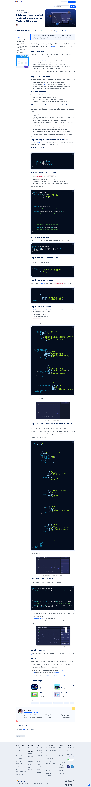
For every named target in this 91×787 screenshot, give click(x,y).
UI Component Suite (19, 747)
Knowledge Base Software (20, 774)
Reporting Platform (19, 769)
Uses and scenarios (20, 41)
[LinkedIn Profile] (71, 781)
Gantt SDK (18, 753)
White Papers (38, 761)
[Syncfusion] (20, 781)
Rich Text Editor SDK (19, 755)
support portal (56, 675)
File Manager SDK (19, 758)
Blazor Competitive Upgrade (51, 747)
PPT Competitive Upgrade (50, 764)
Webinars (38, 770)
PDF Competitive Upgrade (50, 760)
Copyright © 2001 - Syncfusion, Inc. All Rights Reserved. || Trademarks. (26, 784)
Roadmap (61, 772)
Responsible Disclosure (42, 783)
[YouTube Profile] (73, 781)
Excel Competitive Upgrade (50, 763)
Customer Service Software (21, 772)
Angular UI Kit (48, 773)
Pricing (44, 1)
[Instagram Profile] (69, 785)
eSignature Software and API (21, 771)
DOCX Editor (30, 762)
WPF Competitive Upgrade (50, 758)
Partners (60, 756)
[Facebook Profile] (66, 781)
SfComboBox (42, 283)
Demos (60, 760)
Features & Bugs (39, 752)
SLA (37, 753)
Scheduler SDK (18, 752)
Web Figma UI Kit (49, 775)
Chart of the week (20, 10)
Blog (60, 750)
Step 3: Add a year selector (21, 52)
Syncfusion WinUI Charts (54, 46)
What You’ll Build (20, 37)
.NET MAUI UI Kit (49, 768)
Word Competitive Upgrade (50, 761)
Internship (61, 755)
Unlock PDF (30, 753)
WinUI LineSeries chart (38, 618)
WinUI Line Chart (44, 60)
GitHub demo (33, 654)
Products (26, 1)
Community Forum (39, 747)
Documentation (62, 762)
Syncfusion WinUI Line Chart (50, 662)
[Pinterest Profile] (66, 785)
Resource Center (39, 772)
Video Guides (61, 767)
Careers (60, 753)
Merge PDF (30, 754)
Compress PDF (30, 756)
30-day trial (56, 672)
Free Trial (30, 747)
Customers (61, 748)
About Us (48, 1)
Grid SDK (17, 748)
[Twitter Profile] (69, 781)
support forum (49, 675)
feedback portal (63, 675)
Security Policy (35, 783)
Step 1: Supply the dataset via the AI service (22, 47)
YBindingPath (64, 309)
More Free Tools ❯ (31, 769)
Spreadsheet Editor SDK (20, 764)
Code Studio (18, 766)
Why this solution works (21, 39)
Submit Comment (20, 736)
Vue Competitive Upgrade (50, 753)
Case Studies (38, 762)
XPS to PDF (30, 758)
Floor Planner (30, 761)
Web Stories (38, 769)
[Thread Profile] (71, 785)
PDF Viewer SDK (19, 761)
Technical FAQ (38, 764)
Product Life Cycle (39, 755)
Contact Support (39, 750)
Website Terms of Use (29, 783)
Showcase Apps (62, 768)
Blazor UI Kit (48, 772)
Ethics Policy (48, 783)
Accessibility (38, 767)
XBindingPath (49, 309)
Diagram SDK (18, 756)
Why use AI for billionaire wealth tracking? (21, 44)
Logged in (25, 729)
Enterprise (32, 1)
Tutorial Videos (61, 765)
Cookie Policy (23, 783)
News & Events (61, 752)
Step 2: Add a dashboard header (21, 50)
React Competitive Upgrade (50, 752)
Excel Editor (30, 764)
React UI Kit (48, 770)
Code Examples (39, 766)
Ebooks (37, 759)
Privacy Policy (18, 783)
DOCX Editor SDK (19, 763)
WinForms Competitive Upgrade (51, 756)
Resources (38, 1)
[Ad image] (22, 61)
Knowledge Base (39, 748)
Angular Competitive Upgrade (51, 748)
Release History (62, 773)
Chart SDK (18, 750)
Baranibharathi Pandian (23, 24)
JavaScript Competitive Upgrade (51, 750)
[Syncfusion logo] (19, 1)
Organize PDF (30, 759)
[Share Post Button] (54, 6)
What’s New (61, 770)
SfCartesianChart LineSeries (53, 47)
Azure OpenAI (40, 142)
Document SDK (18, 760)
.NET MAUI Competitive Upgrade (51, 755)
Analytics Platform (19, 768)
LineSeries (44, 84)
